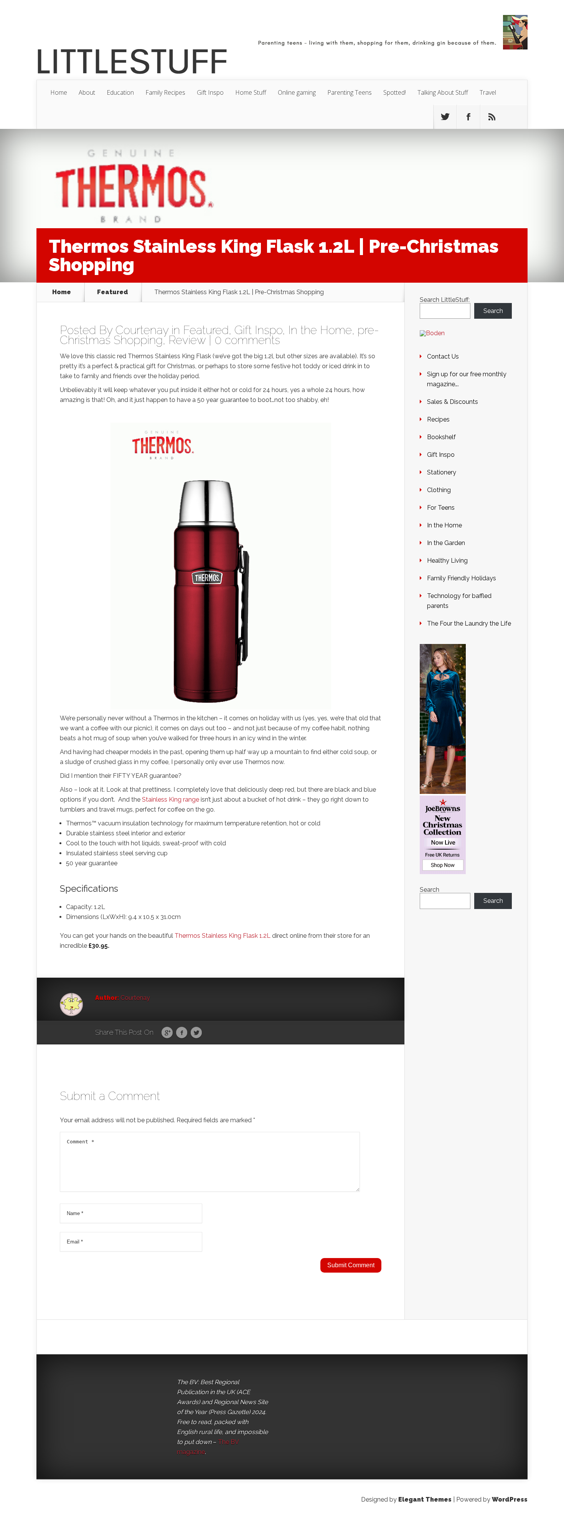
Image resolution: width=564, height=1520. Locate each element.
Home (58, 92)
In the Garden (446, 543)
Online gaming (297, 92)
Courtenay (141, 330)
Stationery (441, 472)
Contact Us (443, 356)
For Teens (441, 507)
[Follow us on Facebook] (468, 117)
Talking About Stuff (442, 92)
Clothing (439, 490)
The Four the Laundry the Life (469, 623)
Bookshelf (441, 437)
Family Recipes (165, 92)
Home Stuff (250, 92)
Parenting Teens (349, 92)
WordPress (510, 1499)
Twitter (196, 1033)
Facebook (182, 1033)
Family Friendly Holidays (461, 578)
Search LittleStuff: (445, 299)
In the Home (320, 330)
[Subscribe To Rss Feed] (491, 117)
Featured (112, 292)
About (87, 92)
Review (187, 340)
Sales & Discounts (452, 401)
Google (167, 1033)
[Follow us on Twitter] (445, 117)
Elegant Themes (425, 1499)
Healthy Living (447, 560)
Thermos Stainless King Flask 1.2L (222, 935)
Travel (488, 92)
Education (120, 92)
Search (493, 311)
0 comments (247, 340)
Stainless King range (170, 799)
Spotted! (394, 92)
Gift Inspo (210, 92)
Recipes (438, 419)
